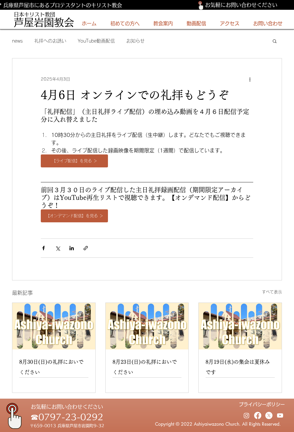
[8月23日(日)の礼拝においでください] (147, 330)
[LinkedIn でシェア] (71, 252)
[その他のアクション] (249, 79)
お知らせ (135, 41)
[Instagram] (246, 419)
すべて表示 (272, 296)
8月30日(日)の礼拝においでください (51, 371)
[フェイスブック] (257, 419)
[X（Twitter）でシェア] (57, 252)
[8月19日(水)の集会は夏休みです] (240, 330)
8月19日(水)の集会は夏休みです (238, 371)
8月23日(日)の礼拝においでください (145, 371)
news (17, 41)
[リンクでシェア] (85, 252)
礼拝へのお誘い (50, 41)
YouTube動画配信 (96, 41)
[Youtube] (280, 419)
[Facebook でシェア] (43, 252)
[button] (274, 41)
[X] (268, 419)
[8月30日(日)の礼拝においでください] (53, 330)
